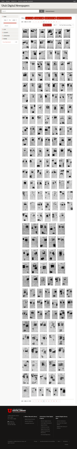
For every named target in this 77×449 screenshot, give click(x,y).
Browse (8, 1)
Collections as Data (45, 427)
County (5, 32)
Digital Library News (45, 429)
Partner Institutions (61, 421)
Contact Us (14, 1)
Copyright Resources (29, 423)
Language (6, 35)
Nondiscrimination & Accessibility (47, 441)
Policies (66, 444)
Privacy (35, 441)
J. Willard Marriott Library (13, 415)
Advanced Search (50, 11)
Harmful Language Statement (25, 1)
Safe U (59, 441)
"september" (49, 18)
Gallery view (48, 25)
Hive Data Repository (45, 434)
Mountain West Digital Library (62, 423)
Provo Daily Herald (7, 42)
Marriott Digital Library (46, 421)
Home (3, 1)
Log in (74, 1)
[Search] (41, 11)
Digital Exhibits (44, 425)
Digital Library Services (30, 419)
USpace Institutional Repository (45, 431)
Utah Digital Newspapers (46, 423)
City (4, 29)
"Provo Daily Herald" (63, 18)
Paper (5, 39)
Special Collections (29, 421)
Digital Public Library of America (62, 427)
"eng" (38, 18)
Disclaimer (65, 441)
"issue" (29, 18)
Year (4, 16)
